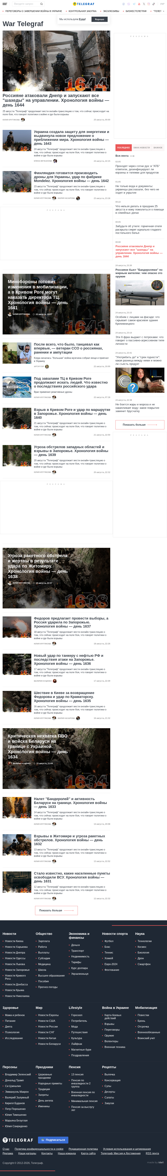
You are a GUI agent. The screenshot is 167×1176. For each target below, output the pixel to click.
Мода (74, 1026)
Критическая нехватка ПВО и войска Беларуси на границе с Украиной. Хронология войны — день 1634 (38, 746)
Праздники (44, 1067)
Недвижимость (80, 956)
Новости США (46, 1020)
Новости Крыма (14, 990)
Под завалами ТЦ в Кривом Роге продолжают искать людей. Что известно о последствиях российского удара (71, 382)
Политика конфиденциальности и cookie (39, 1149)
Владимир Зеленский (18, 1074)
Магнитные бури (81, 1049)
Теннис (109, 952)
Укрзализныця (79, 973)
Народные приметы (50, 1083)
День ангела (45, 1100)
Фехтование (112, 970)
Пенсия (75, 1067)
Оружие (109, 1035)
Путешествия (79, 1032)
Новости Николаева (17, 996)
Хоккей (109, 958)
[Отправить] (41, 4)
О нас (6, 1149)
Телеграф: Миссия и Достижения (121, 1153)
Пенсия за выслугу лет (82, 1108)
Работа (42, 946)
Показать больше (50, 910)
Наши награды (27, 1153)
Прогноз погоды (48, 987)
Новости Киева (14, 941)
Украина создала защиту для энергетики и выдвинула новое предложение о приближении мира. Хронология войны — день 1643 (71, 138)
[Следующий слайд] (163, 11)
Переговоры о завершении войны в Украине (33, 11)
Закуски (109, 1103)
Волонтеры (111, 1041)
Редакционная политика (83, 1149)
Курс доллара (79, 968)
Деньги (75, 945)
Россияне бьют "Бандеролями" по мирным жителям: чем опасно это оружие (138, 273)
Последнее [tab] (123, 148)
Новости (9, 934)
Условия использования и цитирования (127, 1149)
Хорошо (99, 19)
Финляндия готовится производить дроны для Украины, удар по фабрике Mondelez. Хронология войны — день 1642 (71, 177)
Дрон (141, 958)
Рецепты (109, 1067)
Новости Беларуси (49, 1044)
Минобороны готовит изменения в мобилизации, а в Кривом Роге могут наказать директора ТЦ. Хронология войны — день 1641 (38, 294)
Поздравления (80, 1055)
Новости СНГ (46, 1032)
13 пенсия (77, 1074)
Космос (142, 946)
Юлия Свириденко (16, 1126)
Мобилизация (146, 1008)
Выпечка (110, 1074)
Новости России (48, 1026)
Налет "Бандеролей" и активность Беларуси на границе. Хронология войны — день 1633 (70, 803)
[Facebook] (123, 3)
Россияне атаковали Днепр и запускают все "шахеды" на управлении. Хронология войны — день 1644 (56, 100)
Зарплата (44, 941)
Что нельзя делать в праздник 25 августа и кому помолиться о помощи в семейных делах (139, 210)
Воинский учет (146, 1038)
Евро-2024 (111, 964)
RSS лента (152, 1153)
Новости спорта (115, 934)
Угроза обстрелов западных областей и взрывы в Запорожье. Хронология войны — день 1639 (71, 451)
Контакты (47, 1153)
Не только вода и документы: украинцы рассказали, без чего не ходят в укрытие (137, 189)
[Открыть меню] (5, 4)
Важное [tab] (158, 148)
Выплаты (43, 952)
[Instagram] (148, 3)
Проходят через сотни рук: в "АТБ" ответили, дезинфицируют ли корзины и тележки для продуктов (137, 169)
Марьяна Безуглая (16, 1120)
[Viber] (128, 4)
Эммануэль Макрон (17, 1091)
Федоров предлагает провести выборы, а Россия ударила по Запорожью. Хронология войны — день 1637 (71, 622)
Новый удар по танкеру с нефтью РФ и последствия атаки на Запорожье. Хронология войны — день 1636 (68, 659)
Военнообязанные (149, 1032)
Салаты (109, 1097)
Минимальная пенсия (84, 1101)
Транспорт (77, 950)
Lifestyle (75, 1008)
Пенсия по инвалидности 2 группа (81, 1083)
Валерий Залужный (17, 1097)
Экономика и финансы (79, 935)
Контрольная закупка (82, 11)
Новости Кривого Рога (15, 977)
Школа (42, 970)
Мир (39, 1008)
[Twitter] (144, 4)
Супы (108, 1086)
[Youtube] (139, 4)
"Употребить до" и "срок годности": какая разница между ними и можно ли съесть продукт (138, 360)
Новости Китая (47, 1038)
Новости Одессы (15, 958)
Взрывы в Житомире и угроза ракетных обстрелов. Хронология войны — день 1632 (69, 840)
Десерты (110, 1091)
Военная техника (115, 1047)
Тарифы (76, 962)
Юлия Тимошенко (15, 1114)
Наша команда (67, 1153)
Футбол (109, 941)
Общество (44, 934)
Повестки (143, 1015)
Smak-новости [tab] (141, 148)
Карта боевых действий (113, 1017)
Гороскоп (76, 1015)
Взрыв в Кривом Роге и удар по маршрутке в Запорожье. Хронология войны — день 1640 (72, 414)
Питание (10, 1020)
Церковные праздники (45, 1076)
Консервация (113, 1080)
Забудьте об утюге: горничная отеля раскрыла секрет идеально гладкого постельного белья (138, 229)
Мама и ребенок (15, 1015)
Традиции (44, 1089)
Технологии (145, 941)
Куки (82, 19)
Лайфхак (76, 1044)
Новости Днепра (15, 952)
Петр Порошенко (15, 1109)
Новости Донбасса (16, 984)
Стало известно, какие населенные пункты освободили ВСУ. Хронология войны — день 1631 (72, 877)
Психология (12, 1032)
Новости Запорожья (17, 970)
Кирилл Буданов (15, 1103)
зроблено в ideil (155, 1162)
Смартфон (144, 964)
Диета (8, 1026)
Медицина (44, 964)
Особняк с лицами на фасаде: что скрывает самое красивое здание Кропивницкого (137, 320)
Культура (76, 1038)
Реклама (8, 1153)
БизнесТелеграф (136, 11)
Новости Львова (15, 964)
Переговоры (112, 1029)
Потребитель (79, 1020)
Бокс (107, 946)
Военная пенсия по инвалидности (83, 1094)
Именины (44, 1106)
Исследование (14, 1038)
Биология (143, 952)
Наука (139, 934)
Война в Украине (115, 1008)
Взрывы (109, 1024)
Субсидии (44, 958)
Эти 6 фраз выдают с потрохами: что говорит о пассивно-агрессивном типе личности (139, 340)
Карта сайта (88, 1153)
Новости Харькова (16, 946)
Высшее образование (51, 975)
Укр (162, 4)
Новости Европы (48, 1015)
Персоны (10, 1067)
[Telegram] (134, 3)
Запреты (43, 1094)
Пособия (43, 981)
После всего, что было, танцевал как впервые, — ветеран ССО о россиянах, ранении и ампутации (68, 348)
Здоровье (10, 1008)
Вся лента (122, 155)
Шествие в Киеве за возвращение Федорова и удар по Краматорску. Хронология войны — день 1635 (64, 697)
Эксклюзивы (111, 11)
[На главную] (83, 4)
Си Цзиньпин (13, 1086)
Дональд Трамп (14, 1080)
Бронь (141, 1020)
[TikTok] (153, 4)
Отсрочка (143, 1026)
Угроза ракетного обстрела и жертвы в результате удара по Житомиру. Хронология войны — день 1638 (38, 566)
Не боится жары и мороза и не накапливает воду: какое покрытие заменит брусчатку (137, 408)
